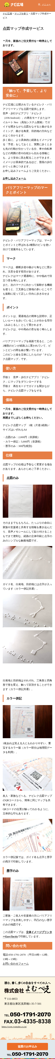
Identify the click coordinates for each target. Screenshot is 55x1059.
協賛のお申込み (27, 1046)
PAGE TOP (51, 1024)
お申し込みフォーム (14, 178)
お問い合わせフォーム (16, 963)
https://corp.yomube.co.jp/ (14, 1026)
